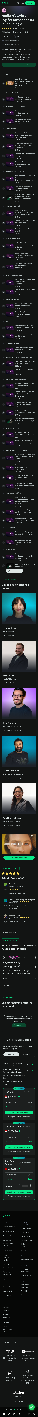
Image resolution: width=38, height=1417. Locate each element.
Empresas (26, 1054)
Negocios (6, 1296)
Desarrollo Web (8, 1226)
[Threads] (34, 1414)
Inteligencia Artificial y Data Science (8, 1243)
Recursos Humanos (6, 1309)
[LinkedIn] (14, 1414)
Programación (8, 1291)
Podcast (24, 1250)
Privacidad (25, 1291)
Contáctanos (26, 1275)
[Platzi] (6, 3)
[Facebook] (24, 1414)
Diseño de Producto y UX (8, 1266)
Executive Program (28, 1240)
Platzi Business (26, 1229)
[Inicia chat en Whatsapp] (32, 1407)
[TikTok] (19, 1414)
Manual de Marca (27, 1260)
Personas (11, 1054)
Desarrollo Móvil (8, 1279)
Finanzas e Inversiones (7, 1316)
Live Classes (25, 1232)
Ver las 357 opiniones (9, 932)
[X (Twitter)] (29, 1414)
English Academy (8, 1231)
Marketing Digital (8, 1236)
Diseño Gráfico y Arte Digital (8, 1285)
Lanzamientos (26, 1236)
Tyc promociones (27, 1295)
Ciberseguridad (8, 1250)
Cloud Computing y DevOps (7, 1329)
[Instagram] (9, 1414)
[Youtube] (4, 1414)
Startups (6, 1322)
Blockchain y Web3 (7, 1301)
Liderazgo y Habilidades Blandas (7, 1257)
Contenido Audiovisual (7, 1273)
